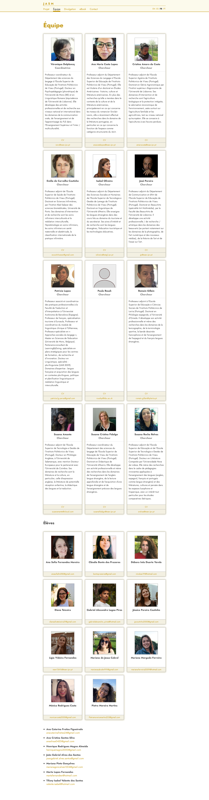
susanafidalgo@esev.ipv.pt (104, 511)
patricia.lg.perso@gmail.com (63, 398)
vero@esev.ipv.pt (63, 144)
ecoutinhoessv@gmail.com (63, 254)
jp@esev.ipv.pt (146, 254)
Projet (46, 9)
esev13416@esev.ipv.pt (63, 669)
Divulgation (70, 9)
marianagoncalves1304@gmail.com (64, 767)
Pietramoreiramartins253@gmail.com (104, 717)
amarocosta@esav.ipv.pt (146, 144)
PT (164, 8)
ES (157, 8)
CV (62, 140)
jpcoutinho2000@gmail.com (146, 621)
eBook (83, 9)
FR (161, 8)
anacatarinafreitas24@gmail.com (63, 732)
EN (154, 8)
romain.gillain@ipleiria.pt (146, 398)
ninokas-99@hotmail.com (146, 573)
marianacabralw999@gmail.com (104, 669)
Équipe (56, 9)
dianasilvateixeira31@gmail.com (62, 621)
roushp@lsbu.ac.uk (104, 398)
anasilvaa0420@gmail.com (60, 741)
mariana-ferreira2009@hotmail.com (146, 669)
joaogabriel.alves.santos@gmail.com (65, 758)
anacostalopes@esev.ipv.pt (104, 144)
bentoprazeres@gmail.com (104, 573)
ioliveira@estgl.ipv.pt (104, 254)
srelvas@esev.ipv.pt (146, 511)
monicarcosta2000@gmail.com (63, 717)
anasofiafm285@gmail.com (62, 573)
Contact (94, 9)
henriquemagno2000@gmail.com (63, 750)
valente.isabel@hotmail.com (60, 784)
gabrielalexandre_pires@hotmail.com (104, 621)
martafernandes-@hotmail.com (61, 775)
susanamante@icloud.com (62, 511)
